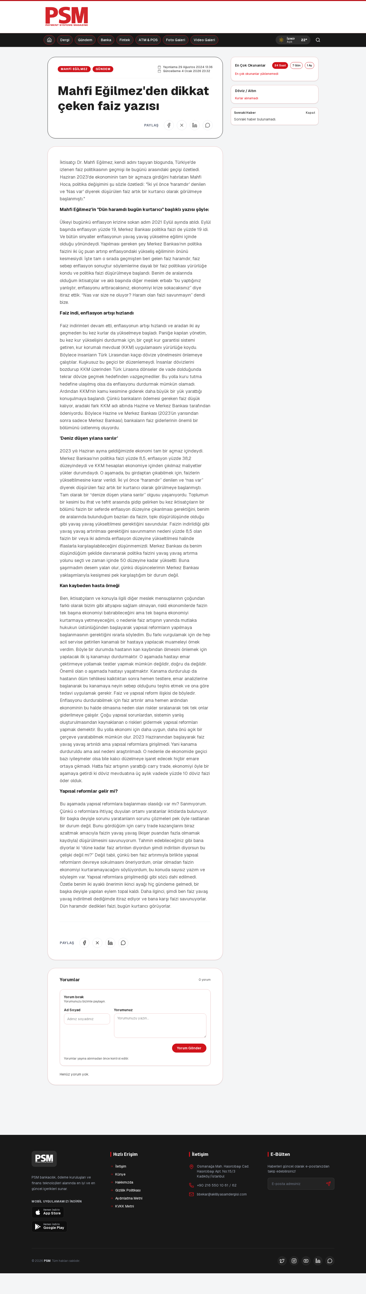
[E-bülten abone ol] (328, 1184)
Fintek (125, 40)
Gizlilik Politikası (128, 1190)
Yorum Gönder (189, 1048)
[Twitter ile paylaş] (182, 125)
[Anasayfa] (49, 40)
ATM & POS (148, 40)
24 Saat (280, 65)
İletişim (120, 1166)
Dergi (64, 40)
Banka (106, 40)
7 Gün (296, 65)
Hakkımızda (124, 1182)
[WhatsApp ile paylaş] (208, 125)
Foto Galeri (175, 40)
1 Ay (309, 65)
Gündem (85, 40)
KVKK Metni (124, 1206)
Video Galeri (204, 40)
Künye (120, 1174)
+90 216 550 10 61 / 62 (217, 1185)
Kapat (310, 113)
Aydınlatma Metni (128, 1198)
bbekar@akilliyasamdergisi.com (222, 1194)
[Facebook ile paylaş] (169, 125)
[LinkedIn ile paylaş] (195, 125)
